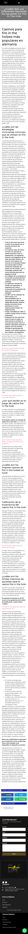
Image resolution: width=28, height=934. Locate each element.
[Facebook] (6, 882)
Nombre (4, 827)
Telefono (4, 838)
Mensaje (4, 843)
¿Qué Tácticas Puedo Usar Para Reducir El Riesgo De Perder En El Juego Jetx (12, 441)
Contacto (5, 884)
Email (3, 832)
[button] (19, 2)
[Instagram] (3, 882)
